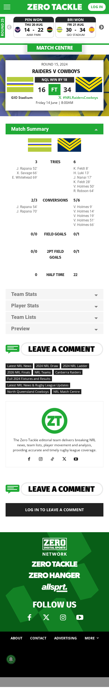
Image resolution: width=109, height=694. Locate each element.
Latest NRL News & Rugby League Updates (37, 385)
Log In (97, 6)
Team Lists (23, 317)
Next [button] (101, 27)
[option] (33, 27)
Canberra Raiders (68, 372)
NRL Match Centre (66, 391)
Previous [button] (9, 27)
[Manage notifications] (10, 659)
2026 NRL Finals (18, 372)
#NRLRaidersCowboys (80, 97)
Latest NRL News (19, 366)
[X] (66, 459)
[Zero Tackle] (54, 7)
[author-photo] (54, 434)
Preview (20, 328)
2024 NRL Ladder (75, 366)
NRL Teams (43, 372)
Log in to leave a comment (54, 509)
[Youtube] (78, 459)
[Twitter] (46, 618)
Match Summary (30, 129)
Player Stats (25, 306)
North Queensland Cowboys (28, 391)
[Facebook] (31, 459)
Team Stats (24, 294)
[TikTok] (54, 459)
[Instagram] (43, 459)
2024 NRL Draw (47, 366)
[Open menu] (7, 7)
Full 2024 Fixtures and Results (28, 379)
